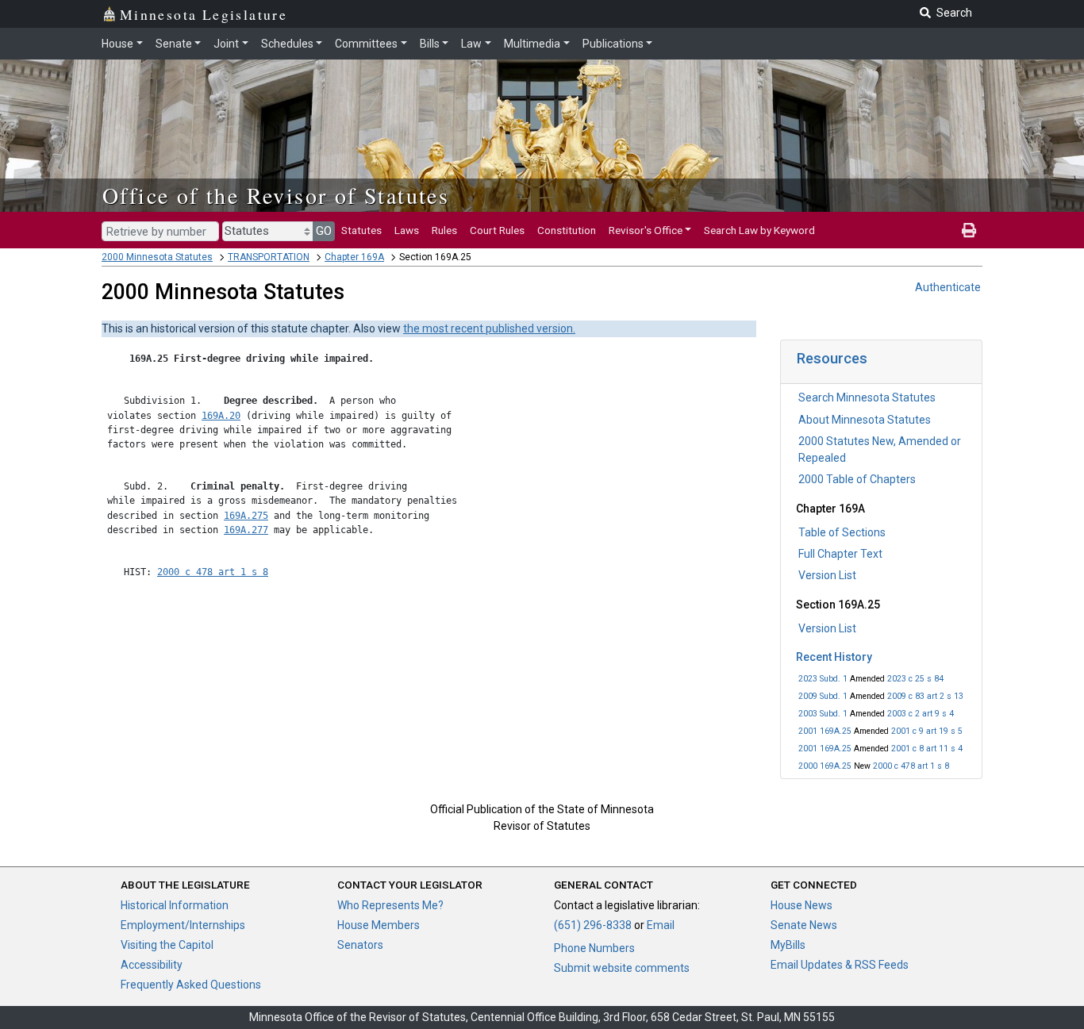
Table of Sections (842, 532)
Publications (613, 43)
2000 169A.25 (824, 766)
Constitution (566, 230)
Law (471, 43)
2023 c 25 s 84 (915, 679)
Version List (827, 575)
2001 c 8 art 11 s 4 (927, 748)
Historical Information (175, 905)
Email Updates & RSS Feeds (840, 964)
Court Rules (497, 230)
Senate (174, 43)
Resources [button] (832, 358)
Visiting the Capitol (167, 945)
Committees (366, 43)
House (117, 43)
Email (661, 925)
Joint (226, 43)
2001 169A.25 (824, 731)
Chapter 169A (354, 257)
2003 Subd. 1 (823, 713)
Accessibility (152, 964)
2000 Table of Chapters (857, 479)
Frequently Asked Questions (191, 984)
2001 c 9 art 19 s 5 (927, 731)
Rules (444, 230)
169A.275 (246, 515)
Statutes (361, 230)
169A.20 (221, 415)
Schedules (287, 43)
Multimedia (532, 43)
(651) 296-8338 (593, 925)
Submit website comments (622, 968)
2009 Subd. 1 (823, 696)
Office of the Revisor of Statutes (275, 195)
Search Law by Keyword (759, 230)
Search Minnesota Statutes (867, 397)
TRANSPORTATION (268, 257)
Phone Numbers (594, 948)
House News (801, 905)
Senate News (804, 925)
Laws (406, 230)
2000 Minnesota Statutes (157, 257)
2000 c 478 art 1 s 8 (911, 766)
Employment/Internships (183, 925)
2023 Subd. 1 (823, 679)
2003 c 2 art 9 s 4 (920, 713)
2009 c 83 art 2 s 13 (925, 696)
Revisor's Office (645, 230)
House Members (378, 925)
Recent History (834, 657)
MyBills (788, 945)
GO (324, 231)
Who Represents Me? (390, 905)
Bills (430, 43)
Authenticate (948, 287)
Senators (360, 945)
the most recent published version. (489, 328)
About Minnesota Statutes (864, 419)
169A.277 (246, 530)
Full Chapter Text (840, 553)
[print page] (968, 230)
